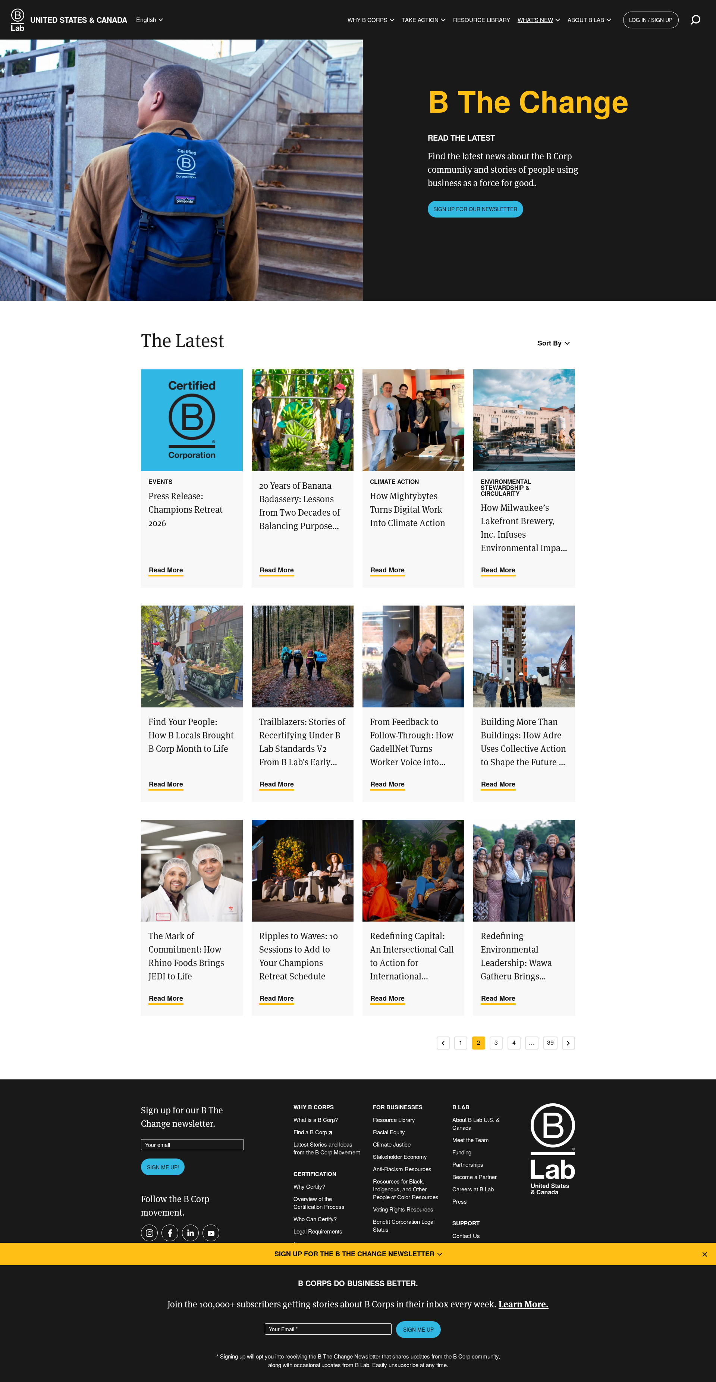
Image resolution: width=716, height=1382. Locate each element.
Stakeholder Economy (400, 1156)
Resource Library (481, 20)
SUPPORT (466, 1223)
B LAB (461, 1107)
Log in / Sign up (650, 20)
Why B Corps (367, 20)
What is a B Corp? (315, 1119)
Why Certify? (309, 1186)
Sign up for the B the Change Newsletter (354, 1254)
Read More (166, 570)
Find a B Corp (310, 1132)
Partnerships (467, 1164)
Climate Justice (392, 1144)
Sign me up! (163, 1167)
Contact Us (466, 1235)
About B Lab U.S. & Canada (476, 1123)
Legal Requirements (317, 1231)
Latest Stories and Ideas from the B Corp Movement (326, 1148)
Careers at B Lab (473, 1189)
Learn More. (524, 1303)
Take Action (420, 20)
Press (459, 1201)
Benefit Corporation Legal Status (403, 1225)
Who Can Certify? (315, 1219)
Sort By (550, 343)
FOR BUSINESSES (398, 1107)
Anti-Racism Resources (402, 1169)
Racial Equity (389, 1132)
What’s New (535, 20)
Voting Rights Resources (403, 1209)
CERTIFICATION (314, 1174)
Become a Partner (474, 1177)
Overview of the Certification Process (319, 1202)
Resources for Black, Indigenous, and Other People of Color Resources (406, 1189)
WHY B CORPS (313, 1107)
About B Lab (586, 20)
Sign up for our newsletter (475, 209)
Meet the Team (470, 1140)
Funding (461, 1152)
